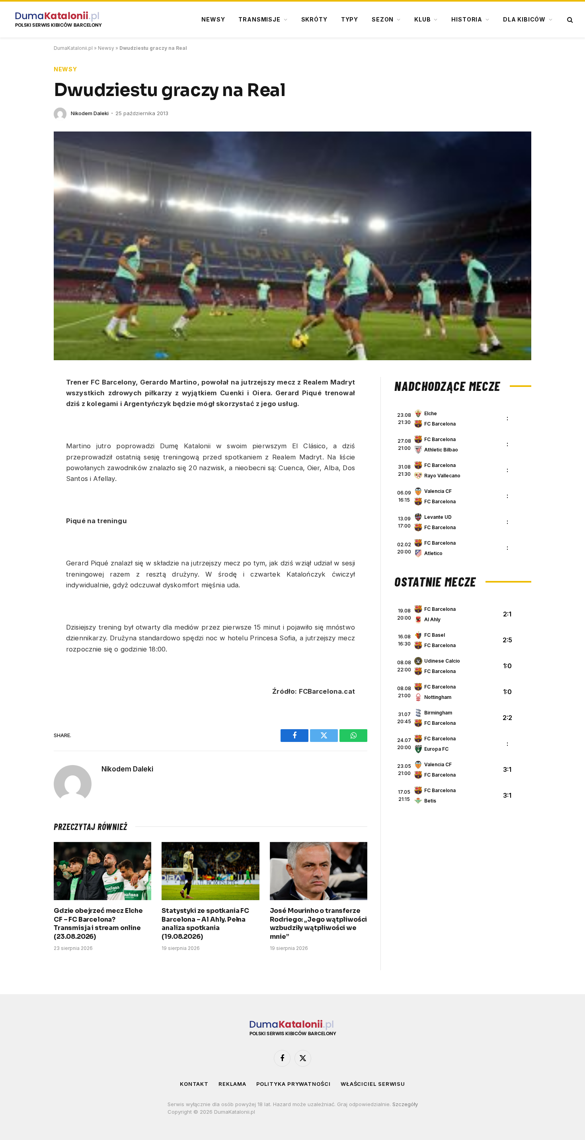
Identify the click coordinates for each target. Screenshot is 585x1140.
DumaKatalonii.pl (73, 48)
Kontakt (194, 1084)
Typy (349, 19)
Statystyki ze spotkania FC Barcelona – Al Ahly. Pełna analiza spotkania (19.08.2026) (205, 924)
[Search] (569, 20)
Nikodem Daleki (90, 113)
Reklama (232, 1084)
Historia (466, 19)
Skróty (314, 19)
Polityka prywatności (293, 1084)
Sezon (383, 19)
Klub (422, 19)
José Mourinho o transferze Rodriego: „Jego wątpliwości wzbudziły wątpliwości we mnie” (318, 924)
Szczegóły (405, 1104)
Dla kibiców (524, 19)
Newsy (213, 19)
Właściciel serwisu (373, 1084)
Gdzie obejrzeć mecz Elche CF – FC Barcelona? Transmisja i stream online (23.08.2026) (98, 924)
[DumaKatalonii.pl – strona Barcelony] (58, 19)
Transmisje (259, 19)
